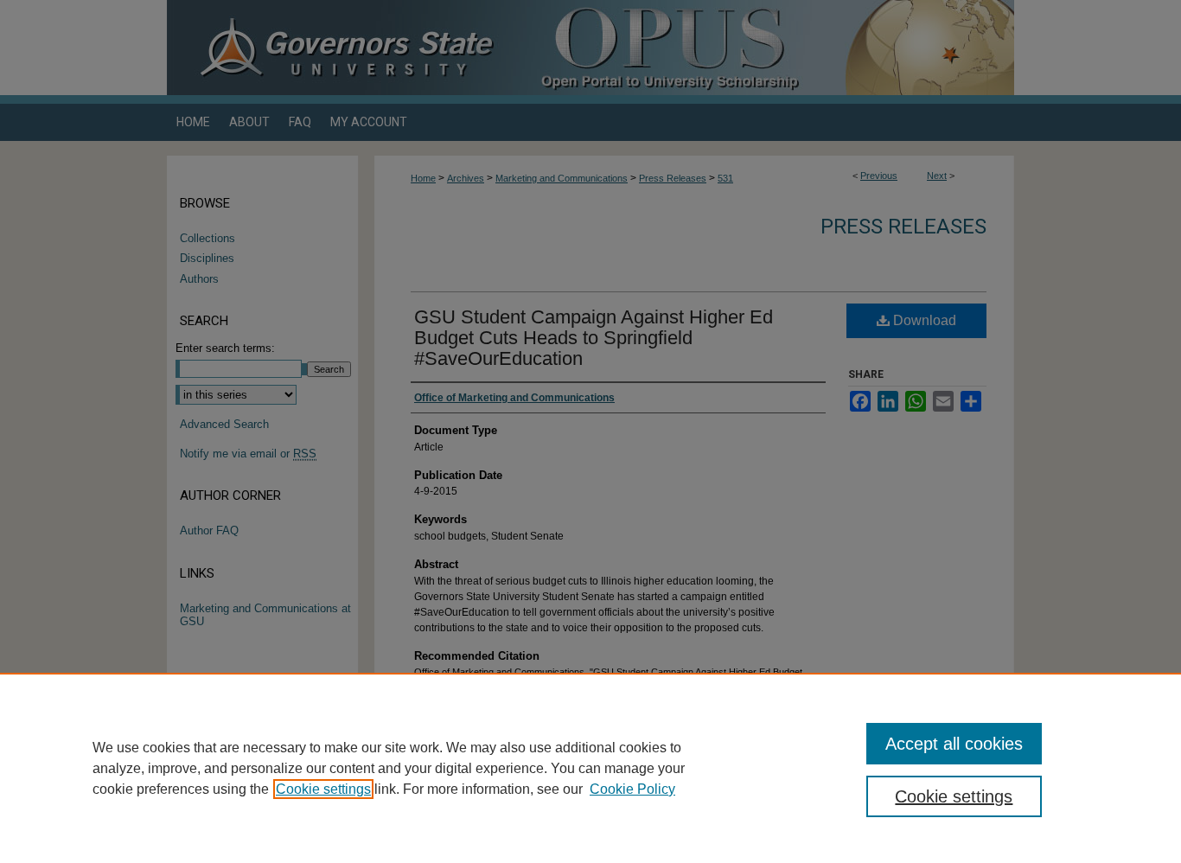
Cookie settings (323, 789)
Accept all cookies (954, 743)
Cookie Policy (632, 789)
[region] (590, 768)
